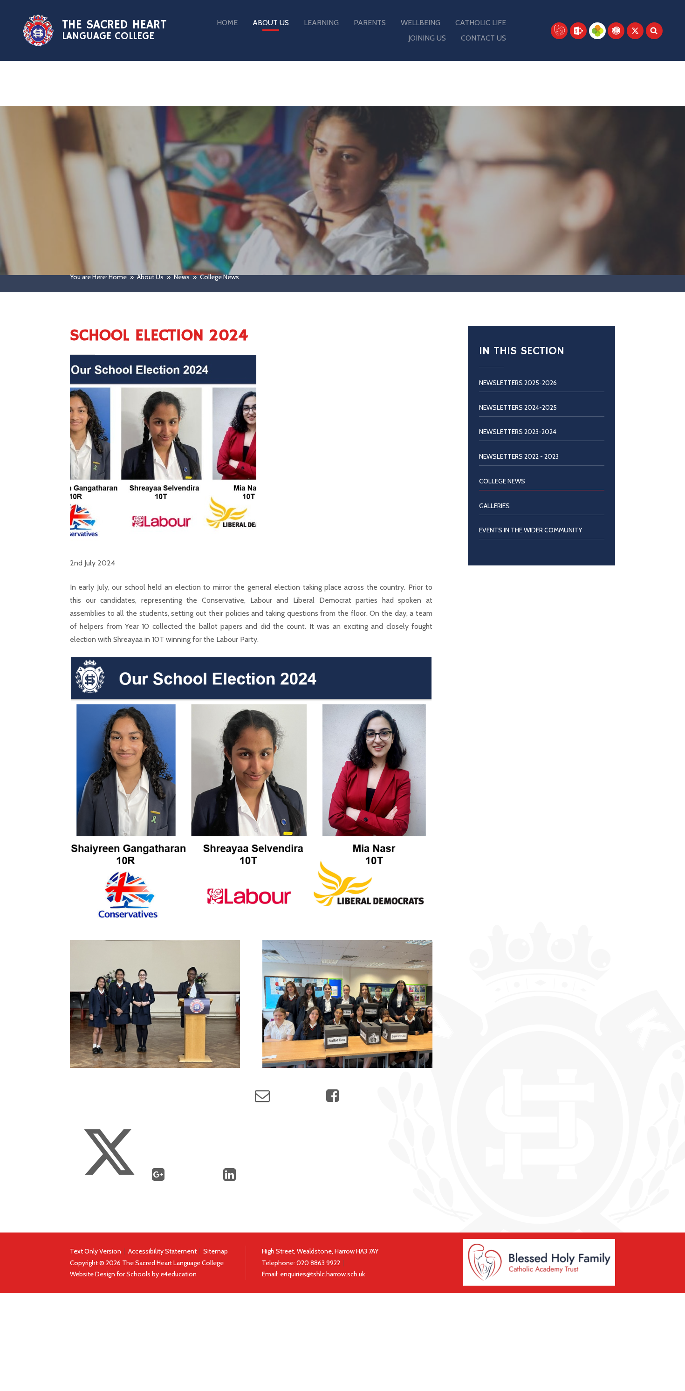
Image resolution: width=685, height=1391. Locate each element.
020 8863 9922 (319, 1263)
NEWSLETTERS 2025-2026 (518, 383)
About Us (150, 277)
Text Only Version (95, 1251)
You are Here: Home (98, 277)
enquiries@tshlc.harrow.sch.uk (322, 1274)
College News (219, 277)
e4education (178, 1274)
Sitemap (215, 1251)
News (182, 277)
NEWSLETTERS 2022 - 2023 (519, 456)
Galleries (494, 506)
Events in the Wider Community (530, 530)
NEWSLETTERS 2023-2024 (517, 431)
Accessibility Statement (162, 1251)
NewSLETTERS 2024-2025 (518, 407)
